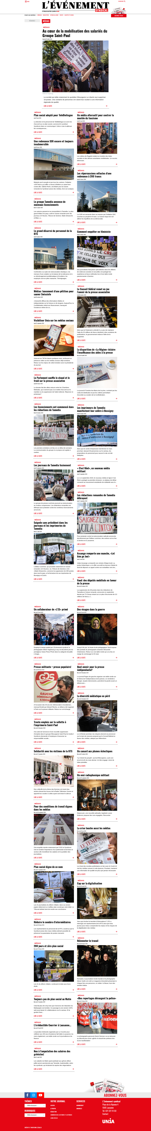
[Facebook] (27, 1095)
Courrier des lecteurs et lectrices (61, 1115)
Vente (61, 15)
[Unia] (108, 1120)
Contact (105, 1113)
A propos (53, 1109)
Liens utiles (54, 1118)
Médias (39, 15)
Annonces (79, 1109)
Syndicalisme (54, 15)
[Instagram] (33, 1095)
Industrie (46, 15)
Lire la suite (48, 106)
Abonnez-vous (119, 16)
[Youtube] (40, 1095)
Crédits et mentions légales (33, 1127)
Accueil (52, 1105)
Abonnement (80, 1105)
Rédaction (53, 1112)
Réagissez (32, 21)
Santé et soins (69, 15)
